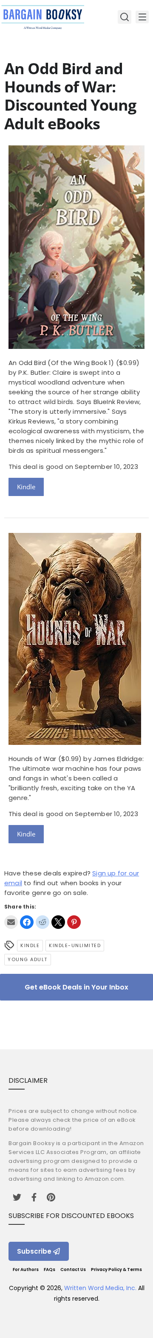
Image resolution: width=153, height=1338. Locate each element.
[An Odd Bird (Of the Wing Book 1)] (76, 346)
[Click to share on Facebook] (27, 922)
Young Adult (28, 959)
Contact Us (73, 1269)
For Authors (26, 1269)
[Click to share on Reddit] (42, 922)
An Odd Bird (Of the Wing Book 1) (61, 362)
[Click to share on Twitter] (58, 922)
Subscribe (34, 1251)
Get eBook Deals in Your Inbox (76, 987)
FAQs (49, 1269)
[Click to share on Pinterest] (74, 922)
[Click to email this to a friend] (11, 922)
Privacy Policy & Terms (116, 1269)
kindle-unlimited (75, 945)
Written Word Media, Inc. (100, 1288)
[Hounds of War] (74, 742)
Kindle (26, 486)
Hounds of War (32, 758)
